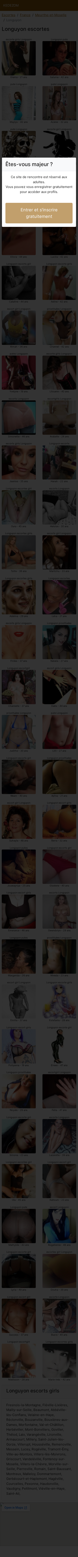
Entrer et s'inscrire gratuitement (39, 213)
